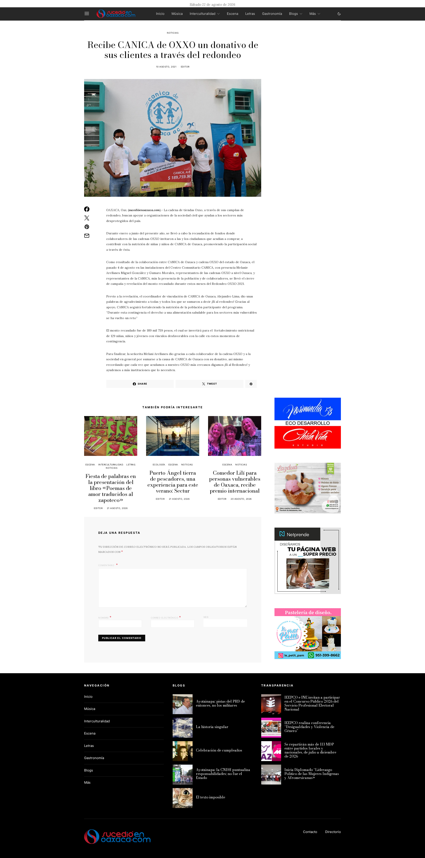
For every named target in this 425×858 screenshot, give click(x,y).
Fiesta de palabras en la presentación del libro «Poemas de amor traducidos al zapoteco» (110, 488)
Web (206, 617)
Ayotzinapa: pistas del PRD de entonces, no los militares (220, 703)
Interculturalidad (202, 14)
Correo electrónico (166, 617)
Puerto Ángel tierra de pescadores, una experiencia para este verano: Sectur (172, 482)
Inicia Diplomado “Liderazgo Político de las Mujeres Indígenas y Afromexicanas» (311, 773)
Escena (232, 14)
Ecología (159, 464)
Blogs (293, 14)
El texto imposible (210, 797)
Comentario (106, 565)
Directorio (333, 832)
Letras (250, 14)
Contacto (310, 832)
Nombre (104, 617)
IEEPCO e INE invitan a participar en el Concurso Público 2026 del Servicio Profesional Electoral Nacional (312, 703)
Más (312, 14)
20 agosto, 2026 (241, 498)
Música (177, 14)
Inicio (160, 14)
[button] (339, 13)
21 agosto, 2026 (117, 508)
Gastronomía (272, 14)
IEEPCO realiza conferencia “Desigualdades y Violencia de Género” (309, 726)
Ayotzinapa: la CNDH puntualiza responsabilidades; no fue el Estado (223, 773)
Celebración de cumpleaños (219, 750)
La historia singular (212, 726)
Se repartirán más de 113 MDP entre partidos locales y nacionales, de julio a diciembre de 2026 (310, 750)
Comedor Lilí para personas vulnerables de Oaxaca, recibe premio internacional (234, 482)
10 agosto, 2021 (166, 66)
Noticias (172, 32)
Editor (185, 66)
